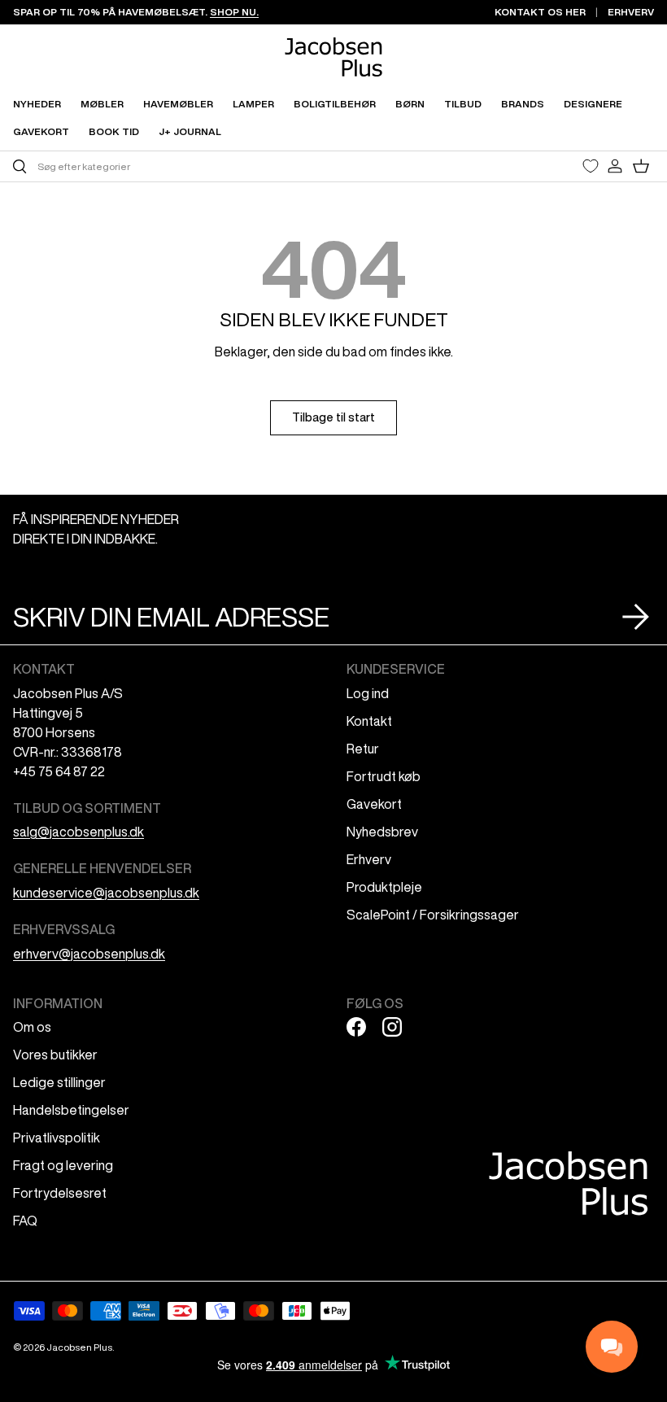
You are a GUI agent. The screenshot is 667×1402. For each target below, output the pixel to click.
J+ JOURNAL (190, 131)
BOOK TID (114, 131)
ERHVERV (631, 12)
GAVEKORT (41, 131)
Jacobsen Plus (79, 1347)
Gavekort (374, 803)
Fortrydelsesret (60, 1192)
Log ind (368, 693)
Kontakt (369, 720)
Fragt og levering (63, 1165)
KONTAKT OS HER (540, 12)
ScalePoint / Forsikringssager (433, 914)
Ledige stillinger (59, 1082)
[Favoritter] (590, 166)
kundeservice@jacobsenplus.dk (106, 892)
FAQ (25, 1220)
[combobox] (171, 166)
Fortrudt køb (384, 776)
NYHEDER (37, 103)
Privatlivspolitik (56, 1137)
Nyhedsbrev (382, 831)
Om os (32, 1026)
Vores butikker (55, 1054)
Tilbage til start (333, 417)
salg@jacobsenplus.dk (78, 831)
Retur (363, 748)
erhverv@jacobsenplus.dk (89, 953)
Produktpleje (384, 886)
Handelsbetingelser (71, 1109)
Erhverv (369, 859)
